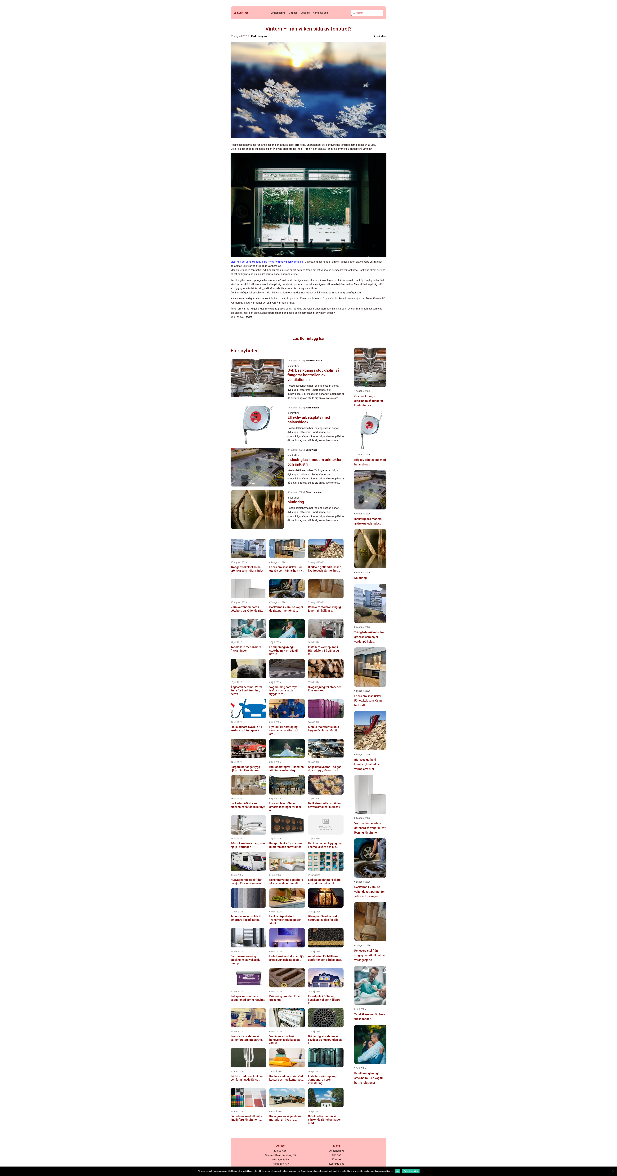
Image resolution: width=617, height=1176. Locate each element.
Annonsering (278, 12)
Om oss (293, 12)
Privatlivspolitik (411, 1171)
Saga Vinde (311, 450)
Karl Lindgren (259, 36)
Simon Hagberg (314, 492)
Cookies (305, 12)
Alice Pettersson (314, 360)
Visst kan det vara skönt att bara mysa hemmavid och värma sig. (267, 261)
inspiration (380, 36)
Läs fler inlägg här (308, 338)
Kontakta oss (320, 12)
